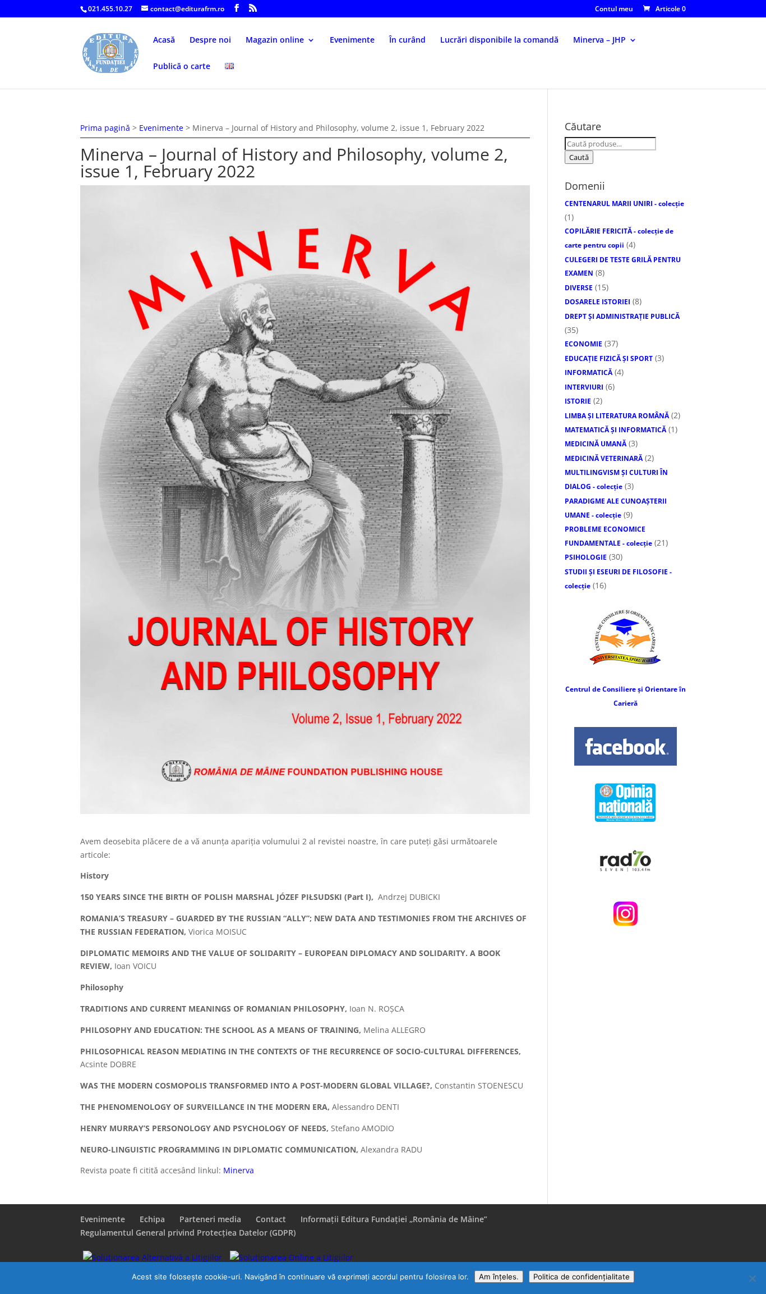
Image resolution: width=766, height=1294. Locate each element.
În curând (407, 40)
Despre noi (210, 40)
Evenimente (352, 40)
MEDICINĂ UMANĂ (595, 444)
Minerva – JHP (599, 40)
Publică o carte (181, 66)
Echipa (152, 1219)
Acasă (164, 40)
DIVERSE (579, 287)
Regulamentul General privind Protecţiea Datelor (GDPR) (188, 1232)
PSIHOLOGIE (586, 557)
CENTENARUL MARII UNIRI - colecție (624, 203)
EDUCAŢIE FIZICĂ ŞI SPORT (609, 358)
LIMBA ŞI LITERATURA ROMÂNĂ (617, 415)
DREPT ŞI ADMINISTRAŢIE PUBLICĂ (622, 316)
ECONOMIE (583, 344)
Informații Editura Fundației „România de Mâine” (394, 1219)
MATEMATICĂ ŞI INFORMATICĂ (615, 430)
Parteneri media (210, 1219)
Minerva (238, 1170)
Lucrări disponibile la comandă (499, 40)
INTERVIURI (584, 387)
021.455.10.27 (110, 8)
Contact (271, 1219)
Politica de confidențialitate (581, 1276)
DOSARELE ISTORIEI (597, 302)
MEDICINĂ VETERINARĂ (604, 458)
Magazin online (275, 40)
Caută (579, 157)
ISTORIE (578, 401)
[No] (752, 1278)
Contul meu (614, 9)
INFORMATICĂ (588, 372)
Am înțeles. (499, 1276)
